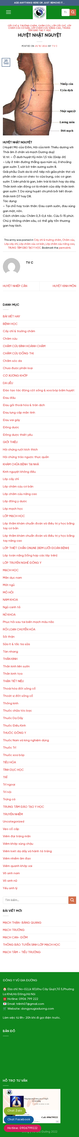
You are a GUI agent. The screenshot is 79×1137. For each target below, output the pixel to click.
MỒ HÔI (8, 592)
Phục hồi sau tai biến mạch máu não (28, 622)
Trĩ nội (7, 792)
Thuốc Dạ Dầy (13, 718)
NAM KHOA (10, 599)
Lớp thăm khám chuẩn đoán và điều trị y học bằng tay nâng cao (38, 538)
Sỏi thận (9, 636)
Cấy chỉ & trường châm (22, 26)
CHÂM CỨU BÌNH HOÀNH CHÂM (24, 346)
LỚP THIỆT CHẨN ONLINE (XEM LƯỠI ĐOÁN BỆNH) (36, 548)
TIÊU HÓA (9, 762)
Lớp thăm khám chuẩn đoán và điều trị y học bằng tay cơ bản (38, 526)
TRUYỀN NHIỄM (13, 814)
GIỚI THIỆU (10, 442)
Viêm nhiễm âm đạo (17, 858)
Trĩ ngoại (9, 784)
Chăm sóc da (12, 361)
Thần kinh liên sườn (16, 666)
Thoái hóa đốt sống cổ (19, 688)
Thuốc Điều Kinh (14, 725)
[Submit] (73, 12)
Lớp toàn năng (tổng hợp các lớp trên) (30, 555)
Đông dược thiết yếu (18, 435)
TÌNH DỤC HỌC (13, 770)
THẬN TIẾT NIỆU (13, 681)
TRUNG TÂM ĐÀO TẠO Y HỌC (49, 29)
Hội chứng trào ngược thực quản (26, 457)
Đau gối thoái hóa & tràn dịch (24, 405)
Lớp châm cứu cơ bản (31, 244)
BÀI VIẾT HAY (11, 316)
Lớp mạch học (13, 508)
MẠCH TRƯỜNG (14, 930)
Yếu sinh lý (10, 888)
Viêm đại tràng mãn (17, 836)
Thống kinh (10, 703)
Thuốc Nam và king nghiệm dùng (26, 740)
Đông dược (11, 427)
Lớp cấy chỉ (59, 26)
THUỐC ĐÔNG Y (14, 733)
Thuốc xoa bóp (14, 755)
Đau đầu (9, 398)
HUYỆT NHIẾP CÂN (15, 286)
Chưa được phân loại (18, 368)
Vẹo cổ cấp (11, 829)
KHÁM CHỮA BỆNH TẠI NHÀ (21, 464)
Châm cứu (44, 26)
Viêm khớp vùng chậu (18, 843)
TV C (54, 46)
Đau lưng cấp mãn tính (19, 412)
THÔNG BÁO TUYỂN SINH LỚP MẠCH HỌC (31, 944)
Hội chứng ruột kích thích (20, 449)
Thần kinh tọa (12, 673)
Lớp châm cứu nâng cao (46, 28)
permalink (65, 248)
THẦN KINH (10, 659)
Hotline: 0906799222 (22, 1128)
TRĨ (5, 777)
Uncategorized (13, 821)
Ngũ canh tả (11, 607)
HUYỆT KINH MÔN (64, 286)
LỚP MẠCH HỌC (14, 516)
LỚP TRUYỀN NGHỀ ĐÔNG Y (22, 562)
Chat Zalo (14, 1110)
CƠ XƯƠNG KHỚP (15, 375)
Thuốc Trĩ (9, 747)
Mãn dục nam (12, 577)
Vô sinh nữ (10, 880)
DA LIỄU (8, 383)
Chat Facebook (18, 1119)
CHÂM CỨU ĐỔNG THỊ (18, 353)
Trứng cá (9, 799)
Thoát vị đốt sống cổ (18, 696)
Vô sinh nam (11, 873)
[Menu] (8, 12)
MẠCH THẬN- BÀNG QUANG (22, 922)
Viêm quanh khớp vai (17, 866)
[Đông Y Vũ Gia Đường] (39, 12)
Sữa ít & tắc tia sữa (16, 644)
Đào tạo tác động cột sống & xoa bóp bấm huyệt (38, 390)
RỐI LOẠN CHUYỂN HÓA (19, 629)
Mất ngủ (9, 585)
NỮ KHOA (9, 614)
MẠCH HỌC (11, 570)
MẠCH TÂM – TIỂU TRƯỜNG (22, 952)
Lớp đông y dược (15, 501)
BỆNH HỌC (10, 324)
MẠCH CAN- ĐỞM (15, 937)
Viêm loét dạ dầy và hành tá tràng (27, 851)
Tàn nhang (10, 651)
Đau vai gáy (11, 420)
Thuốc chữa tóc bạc (17, 710)
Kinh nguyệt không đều (19, 471)
